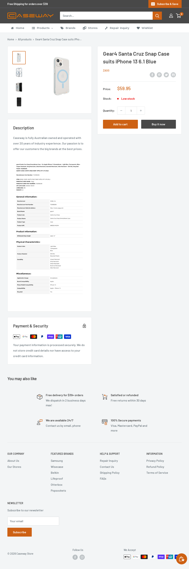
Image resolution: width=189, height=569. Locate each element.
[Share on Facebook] (152, 74)
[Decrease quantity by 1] (121, 110)
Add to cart (120, 124)
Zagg (106, 70)
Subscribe (19, 532)
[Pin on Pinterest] (159, 74)
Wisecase (57, 466)
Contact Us (107, 466)
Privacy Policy (155, 460)
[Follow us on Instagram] (82, 557)
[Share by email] (173, 74)
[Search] (157, 16)
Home (10, 39)
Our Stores (14, 466)
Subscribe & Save (167, 4)
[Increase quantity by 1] (141, 110)
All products (25, 39)
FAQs (103, 478)
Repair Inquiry (109, 460)
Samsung (57, 460)
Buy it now (158, 124)
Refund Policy (155, 466)
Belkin (55, 472)
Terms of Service (157, 472)
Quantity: (109, 110)
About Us (13, 460)
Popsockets (58, 490)
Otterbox (56, 484)
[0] (178, 15)
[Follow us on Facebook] (75, 557)
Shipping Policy (110, 472)
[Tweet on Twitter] (166, 74)
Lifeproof (57, 478)
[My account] (171, 16)
